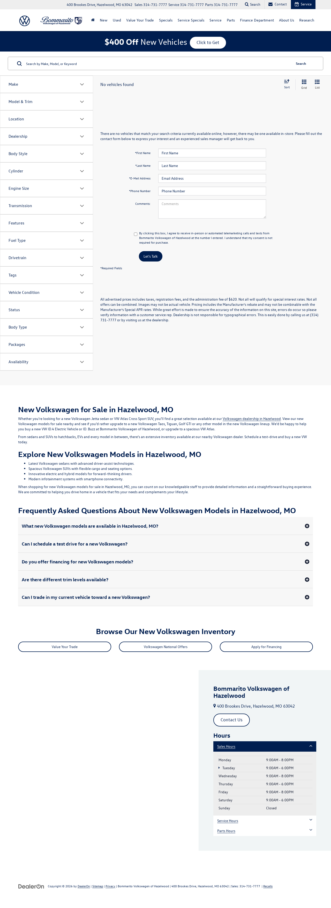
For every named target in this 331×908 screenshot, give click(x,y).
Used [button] (117, 20)
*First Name (143, 153)
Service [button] (215, 20)
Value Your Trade (140, 20)
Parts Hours (226, 830)
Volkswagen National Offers (165, 646)
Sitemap (97, 886)
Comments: (143, 203)
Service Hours (227, 820)
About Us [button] (286, 20)
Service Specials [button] (191, 20)
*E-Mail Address (140, 178)
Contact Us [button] (232, 719)
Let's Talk (151, 256)
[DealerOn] (31, 885)
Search (301, 63)
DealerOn (84, 886)
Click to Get (208, 42)
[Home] (92, 20)
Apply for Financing (266, 646)
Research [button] (306, 20)
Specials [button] (165, 20)
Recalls (268, 886)
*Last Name (143, 165)
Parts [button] (231, 20)
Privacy (110, 886)
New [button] (104, 20)
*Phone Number (140, 191)
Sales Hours (226, 746)
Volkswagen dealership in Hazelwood (252, 418)
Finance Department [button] (257, 20)
